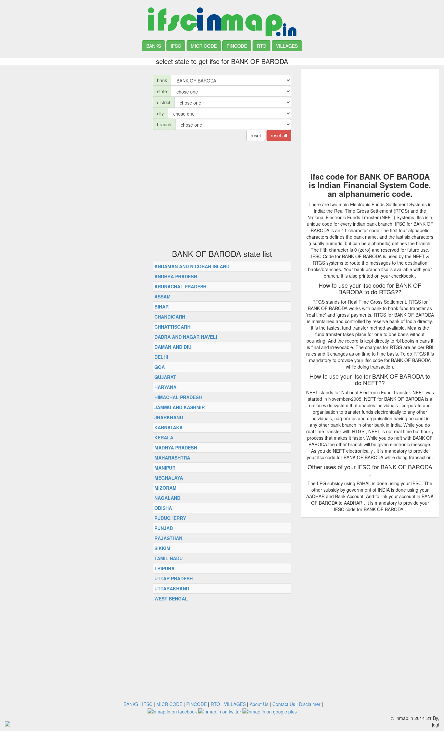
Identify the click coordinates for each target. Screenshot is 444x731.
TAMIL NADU (168, 558)
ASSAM (162, 296)
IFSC (176, 46)
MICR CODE (204, 46)
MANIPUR (165, 467)
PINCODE (237, 46)
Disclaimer (309, 704)
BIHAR (161, 306)
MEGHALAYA (168, 477)
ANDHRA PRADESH (175, 276)
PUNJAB (163, 528)
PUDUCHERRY (170, 518)
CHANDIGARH (169, 316)
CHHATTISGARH (172, 326)
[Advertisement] (74, 113)
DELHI (161, 357)
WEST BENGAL (171, 598)
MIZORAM (165, 488)
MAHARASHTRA (172, 457)
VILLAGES (287, 46)
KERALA (163, 437)
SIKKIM (162, 548)
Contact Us (283, 704)
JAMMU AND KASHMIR (179, 407)
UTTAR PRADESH (173, 578)
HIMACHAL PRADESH (178, 397)
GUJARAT (165, 377)
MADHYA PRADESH (175, 447)
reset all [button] (279, 135)
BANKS (153, 46)
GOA (159, 367)
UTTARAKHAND (171, 588)
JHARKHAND (168, 417)
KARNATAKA (168, 427)
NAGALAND (167, 498)
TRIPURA (164, 568)
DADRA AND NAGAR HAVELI (185, 337)
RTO (261, 46)
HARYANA (165, 387)
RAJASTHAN (168, 538)
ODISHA (163, 508)
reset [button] (256, 135)
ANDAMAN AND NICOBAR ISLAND (191, 266)
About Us (259, 704)
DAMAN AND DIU (172, 347)
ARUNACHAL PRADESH (180, 286)
